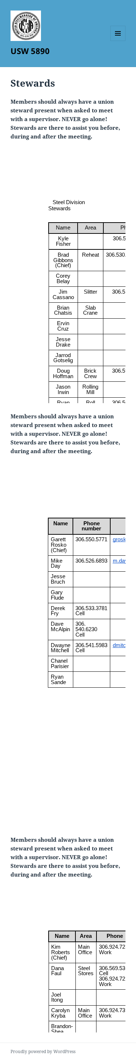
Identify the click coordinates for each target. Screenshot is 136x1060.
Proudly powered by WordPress (43, 1051)
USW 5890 (30, 50)
